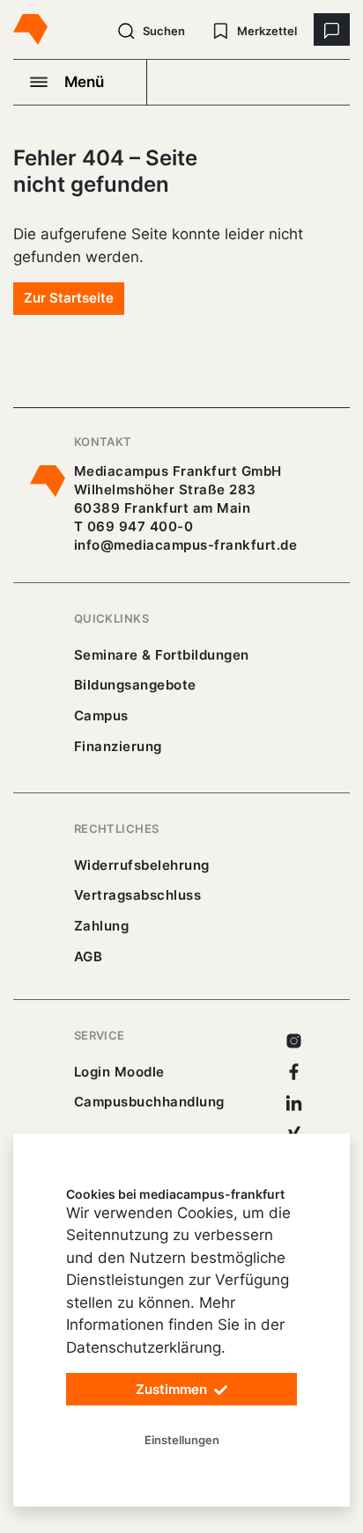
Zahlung (101, 925)
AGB (88, 956)
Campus (101, 715)
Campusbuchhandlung (149, 1101)
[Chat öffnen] (332, 29)
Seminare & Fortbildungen (161, 654)
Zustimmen (173, 1389)
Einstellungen (181, 1440)
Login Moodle (119, 1071)
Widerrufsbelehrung (142, 865)
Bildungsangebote (135, 684)
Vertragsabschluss (137, 895)
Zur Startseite (69, 297)
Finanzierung (118, 746)
